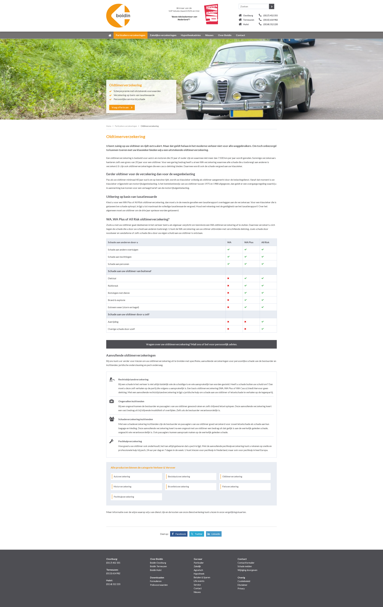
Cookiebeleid (244, 581)
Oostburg (248, 15)
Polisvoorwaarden (159, 585)
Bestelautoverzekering (179, 476)
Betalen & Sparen (202, 577)
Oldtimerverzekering (232, 476)
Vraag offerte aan (120, 107)
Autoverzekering (122, 476)
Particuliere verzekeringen (126, 126)
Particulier (199, 562)
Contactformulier (246, 562)
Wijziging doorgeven (247, 570)
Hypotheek (199, 573)
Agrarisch (198, 570)
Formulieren (156, 581)
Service (197, 584)
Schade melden (245, 566)
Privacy (241, 588)
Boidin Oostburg (158, 562)
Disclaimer (242, 585)
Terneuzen (248, 20)
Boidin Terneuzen (158, 566)
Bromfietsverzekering (178, 486)
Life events (199, 581)
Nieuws (197, 592)
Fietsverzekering (230, 486)
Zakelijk (197, 566)
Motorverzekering (122, 486)
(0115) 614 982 (270, 20)
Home (108, 126)
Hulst (246, 24)
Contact (198, 588)
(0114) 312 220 (270, 24)
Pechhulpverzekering (124, 496)
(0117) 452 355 (270, 15)
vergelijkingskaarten (235, 512)
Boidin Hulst (156, 570)
